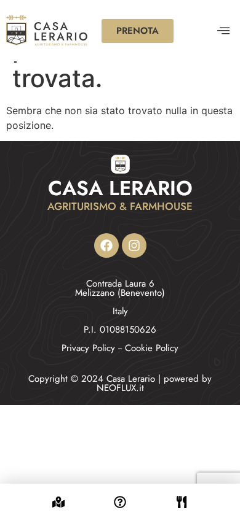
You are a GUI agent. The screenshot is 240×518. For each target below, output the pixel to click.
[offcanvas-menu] (223, 31)
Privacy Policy (88, 348)
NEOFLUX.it (120, 388)
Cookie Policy (151, 348)
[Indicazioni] (58, 494)
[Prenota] (181, 494)
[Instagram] (134, 245)
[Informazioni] (120, 494)
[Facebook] (106, 245)
